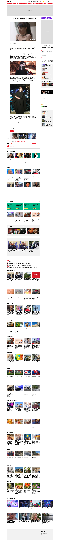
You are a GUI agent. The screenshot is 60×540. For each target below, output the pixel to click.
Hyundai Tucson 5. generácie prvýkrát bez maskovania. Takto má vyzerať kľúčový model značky (10, 393)
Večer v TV (48, 96)
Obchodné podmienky (21, 534)
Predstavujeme (8, 396)
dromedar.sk (33, 331)
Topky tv (38, 3)
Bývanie (9, 466)
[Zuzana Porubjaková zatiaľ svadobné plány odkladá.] (23, 136)
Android (24, 444)
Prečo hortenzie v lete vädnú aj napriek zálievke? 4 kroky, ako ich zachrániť (36, 491)
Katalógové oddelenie (32, 535)
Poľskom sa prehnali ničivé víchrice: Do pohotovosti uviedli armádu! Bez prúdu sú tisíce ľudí (35, 297)
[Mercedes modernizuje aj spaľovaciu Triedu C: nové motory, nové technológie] (19, 388)
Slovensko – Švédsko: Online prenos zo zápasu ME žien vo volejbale (27, 377)
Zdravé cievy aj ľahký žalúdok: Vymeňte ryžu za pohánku (27, 426)
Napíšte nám (9, 536)
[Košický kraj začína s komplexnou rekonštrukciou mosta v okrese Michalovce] (36, 388)
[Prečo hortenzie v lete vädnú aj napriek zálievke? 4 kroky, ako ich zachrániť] (36, 486)
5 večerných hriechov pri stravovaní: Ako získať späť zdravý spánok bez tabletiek (36, 426)
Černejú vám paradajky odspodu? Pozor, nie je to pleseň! (27, 490)
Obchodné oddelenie (32, 534)
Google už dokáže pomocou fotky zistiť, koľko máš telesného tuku (36, 441)
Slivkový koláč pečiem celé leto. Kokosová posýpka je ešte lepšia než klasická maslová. (18, 426)
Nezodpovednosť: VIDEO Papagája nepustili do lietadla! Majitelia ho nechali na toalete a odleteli (18, 330)
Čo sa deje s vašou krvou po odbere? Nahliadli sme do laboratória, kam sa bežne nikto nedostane (10, 219)
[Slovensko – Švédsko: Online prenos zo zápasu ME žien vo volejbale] (27, 372)
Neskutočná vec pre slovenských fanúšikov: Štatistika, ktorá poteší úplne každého (27, 219)
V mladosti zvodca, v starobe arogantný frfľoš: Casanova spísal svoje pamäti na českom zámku (36, 329)
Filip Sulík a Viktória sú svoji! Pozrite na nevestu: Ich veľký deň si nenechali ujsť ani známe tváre (36, 313)
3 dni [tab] (49, 45)
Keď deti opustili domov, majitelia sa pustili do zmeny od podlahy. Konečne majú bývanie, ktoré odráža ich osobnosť (36, 475)
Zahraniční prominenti (9, 315)
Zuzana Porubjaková (22, 141)
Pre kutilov (10, 481)
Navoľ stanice (42, 108)
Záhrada (25, 492)
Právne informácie (10, 532)
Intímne (12, 128)
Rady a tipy (25, 427)
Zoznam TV (10, 240)
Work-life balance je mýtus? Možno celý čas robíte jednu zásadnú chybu (18, 410)
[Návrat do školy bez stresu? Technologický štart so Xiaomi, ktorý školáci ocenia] (19, 341)
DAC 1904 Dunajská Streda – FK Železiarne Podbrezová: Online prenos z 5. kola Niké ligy (10, 377)
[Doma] (42, 104)
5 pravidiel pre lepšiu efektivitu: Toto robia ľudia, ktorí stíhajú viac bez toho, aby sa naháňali (27, 410)
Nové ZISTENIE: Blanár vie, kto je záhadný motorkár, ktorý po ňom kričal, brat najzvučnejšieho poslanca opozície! (19, 280)
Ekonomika (31, 3)
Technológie (10, 432)
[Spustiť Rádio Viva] (47, 17)
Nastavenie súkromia (10, 534)
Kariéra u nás (9, 535)
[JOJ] (42, 100)
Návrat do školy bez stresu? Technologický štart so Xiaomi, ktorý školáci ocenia (35, 219)
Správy (30, 252)
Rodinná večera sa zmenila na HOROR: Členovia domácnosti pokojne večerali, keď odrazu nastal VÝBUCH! (22, 267)
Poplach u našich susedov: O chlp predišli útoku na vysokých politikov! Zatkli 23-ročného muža (48, 124)
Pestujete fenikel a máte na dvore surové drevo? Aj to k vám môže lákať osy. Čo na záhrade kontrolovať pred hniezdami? (27, 475)
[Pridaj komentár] (8, 137)
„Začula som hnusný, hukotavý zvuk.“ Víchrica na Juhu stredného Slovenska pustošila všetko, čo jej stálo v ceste (36, 459)
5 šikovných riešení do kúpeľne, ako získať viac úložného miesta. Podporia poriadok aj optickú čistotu (10, 475)
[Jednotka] (42, 102)
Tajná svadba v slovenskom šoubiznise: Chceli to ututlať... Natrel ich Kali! (36, 160)
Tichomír (38, 1)
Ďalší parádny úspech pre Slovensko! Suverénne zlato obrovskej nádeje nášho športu (36, 377)
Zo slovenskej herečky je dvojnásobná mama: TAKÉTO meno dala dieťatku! (10, 160)
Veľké (12, 126)
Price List (20, 536)
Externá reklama (21, 533)
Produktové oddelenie (32, 533)
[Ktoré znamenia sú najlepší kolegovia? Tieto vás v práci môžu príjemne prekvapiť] (10, 405)
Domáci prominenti (17, 163)
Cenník (20, 535)
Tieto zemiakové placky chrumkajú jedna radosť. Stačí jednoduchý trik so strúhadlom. (10, 426)
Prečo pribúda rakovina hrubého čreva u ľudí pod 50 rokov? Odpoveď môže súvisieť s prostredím (19, 442)
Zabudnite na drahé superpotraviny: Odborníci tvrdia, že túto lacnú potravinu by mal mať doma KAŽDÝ (10, 330)
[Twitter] (44, 531)
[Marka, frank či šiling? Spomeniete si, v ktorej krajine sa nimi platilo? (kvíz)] (19, 357)
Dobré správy (10, 336)
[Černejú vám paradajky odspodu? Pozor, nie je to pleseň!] (27, 486)
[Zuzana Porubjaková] (14, 136)
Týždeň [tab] (51, 45)
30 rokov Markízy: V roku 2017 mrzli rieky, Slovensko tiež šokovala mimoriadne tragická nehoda (19, 459)
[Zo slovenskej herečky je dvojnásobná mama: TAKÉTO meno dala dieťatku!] (10, 155)
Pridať (34, 143)
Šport (22, 3)
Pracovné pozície (10, 201)
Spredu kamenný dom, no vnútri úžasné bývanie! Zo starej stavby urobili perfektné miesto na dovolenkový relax (19, 475)
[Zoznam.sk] (43, 535)
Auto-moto (9, 384)
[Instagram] (42, 531)
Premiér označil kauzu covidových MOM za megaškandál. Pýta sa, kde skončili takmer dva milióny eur (10, 459)
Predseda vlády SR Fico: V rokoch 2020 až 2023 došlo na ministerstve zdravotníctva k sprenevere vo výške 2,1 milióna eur (12, 251)
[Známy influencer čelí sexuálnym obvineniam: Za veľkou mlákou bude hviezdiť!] (10, 308)
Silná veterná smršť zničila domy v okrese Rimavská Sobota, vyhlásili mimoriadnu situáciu (35, 280)
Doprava (33, 395)
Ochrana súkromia (10, 533)
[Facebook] (41, 531)
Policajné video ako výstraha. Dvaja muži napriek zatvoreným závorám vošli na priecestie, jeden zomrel (27, 459)
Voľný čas (46, 3)
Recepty (16, 494)
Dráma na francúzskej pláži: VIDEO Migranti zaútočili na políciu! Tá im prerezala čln (19, 265)
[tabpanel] (47, 55)
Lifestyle (42, 3)
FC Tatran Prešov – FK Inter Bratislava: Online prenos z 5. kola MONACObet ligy (18, 377)
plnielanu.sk (25, 348)
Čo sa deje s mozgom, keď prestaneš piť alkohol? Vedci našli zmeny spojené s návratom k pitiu (10, 442)
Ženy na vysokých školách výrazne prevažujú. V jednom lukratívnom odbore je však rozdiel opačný (36, 410)
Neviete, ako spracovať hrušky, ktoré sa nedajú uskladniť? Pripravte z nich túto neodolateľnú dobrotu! (18, 491)
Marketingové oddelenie (32, 536)
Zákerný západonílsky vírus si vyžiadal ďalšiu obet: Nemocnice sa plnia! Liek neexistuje (19, 261)
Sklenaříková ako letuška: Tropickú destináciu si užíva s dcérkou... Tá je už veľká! (27, 313)
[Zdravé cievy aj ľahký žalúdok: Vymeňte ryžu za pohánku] (27, 421)
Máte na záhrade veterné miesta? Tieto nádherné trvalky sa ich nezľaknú (10, 490)
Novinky (25, 395)
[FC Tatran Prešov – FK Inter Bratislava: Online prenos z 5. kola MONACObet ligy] (19, 372)
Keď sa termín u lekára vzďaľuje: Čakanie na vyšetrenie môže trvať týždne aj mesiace (18, 219)
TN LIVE (8, 449)
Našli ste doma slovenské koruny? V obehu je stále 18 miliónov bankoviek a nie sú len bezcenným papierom (36, 362)
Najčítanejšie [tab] (44, 45)
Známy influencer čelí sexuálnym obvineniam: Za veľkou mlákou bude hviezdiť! (18, 263)
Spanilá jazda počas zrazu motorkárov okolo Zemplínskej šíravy (33, 250)
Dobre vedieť (8, 221)
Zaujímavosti (26, 3)
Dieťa (18, 141)
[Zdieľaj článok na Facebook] (8, 140)
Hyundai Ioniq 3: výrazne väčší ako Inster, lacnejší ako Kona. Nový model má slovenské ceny (27, 393)
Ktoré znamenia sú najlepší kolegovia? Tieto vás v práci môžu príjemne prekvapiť (10, 410)
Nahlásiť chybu (12, 146)
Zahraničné (13, 3)
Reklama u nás (20, 532)
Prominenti (18, 3)
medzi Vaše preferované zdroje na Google (20, 143)
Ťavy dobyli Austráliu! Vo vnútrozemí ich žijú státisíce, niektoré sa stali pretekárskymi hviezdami (27, 329)
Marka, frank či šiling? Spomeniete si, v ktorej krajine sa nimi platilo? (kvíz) (18, 361)
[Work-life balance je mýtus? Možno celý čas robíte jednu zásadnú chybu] (19, 405)
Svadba (15, 141)
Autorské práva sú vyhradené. (44, 533)
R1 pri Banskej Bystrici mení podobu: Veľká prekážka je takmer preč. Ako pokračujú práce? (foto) (27, 362)
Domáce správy (11, 270)
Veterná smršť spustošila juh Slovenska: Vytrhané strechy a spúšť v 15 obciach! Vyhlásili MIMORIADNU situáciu (27, 280)
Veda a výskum (8, 445)
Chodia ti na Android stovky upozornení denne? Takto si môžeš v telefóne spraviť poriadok (27, 442)
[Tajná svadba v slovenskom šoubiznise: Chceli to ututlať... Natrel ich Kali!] (36, 155)
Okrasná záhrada (8, 492)
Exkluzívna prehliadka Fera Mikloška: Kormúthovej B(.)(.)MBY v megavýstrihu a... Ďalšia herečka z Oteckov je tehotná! (27, 161)
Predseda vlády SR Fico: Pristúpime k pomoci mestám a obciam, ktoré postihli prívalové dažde (22, 251)
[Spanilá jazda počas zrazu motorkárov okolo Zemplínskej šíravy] (34, 245)
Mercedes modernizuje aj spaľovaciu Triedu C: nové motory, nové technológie (19, 392)
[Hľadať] (52, 3)
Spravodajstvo (31, 532)
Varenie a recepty (11, 417)
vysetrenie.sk (8, 332)
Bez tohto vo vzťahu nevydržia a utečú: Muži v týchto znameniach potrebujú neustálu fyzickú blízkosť (48, 92)
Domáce (8, 3)
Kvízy (35, 3)
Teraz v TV (43, 96)
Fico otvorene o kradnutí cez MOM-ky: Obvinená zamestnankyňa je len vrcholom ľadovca (10, 280)
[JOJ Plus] (42, 106)
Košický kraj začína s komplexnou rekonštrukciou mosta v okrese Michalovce (35, 393)
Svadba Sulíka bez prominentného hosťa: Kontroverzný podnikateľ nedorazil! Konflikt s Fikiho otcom (19, 313)
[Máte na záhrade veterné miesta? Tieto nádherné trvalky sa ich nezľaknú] (10, 486)
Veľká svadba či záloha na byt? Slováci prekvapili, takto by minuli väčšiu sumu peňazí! (10, 361)
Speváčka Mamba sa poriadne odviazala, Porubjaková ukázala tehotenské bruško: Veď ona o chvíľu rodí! (18, 161)
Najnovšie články (10, 258)
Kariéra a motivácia (12, 400)
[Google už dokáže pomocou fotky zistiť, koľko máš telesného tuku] (36, 437)
